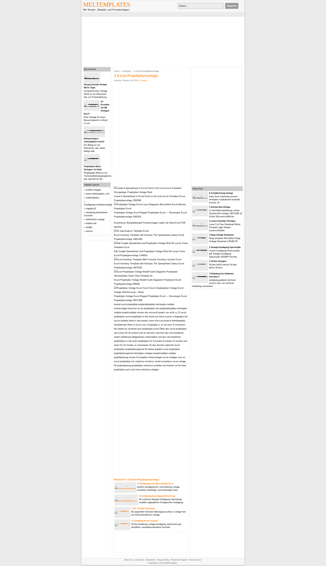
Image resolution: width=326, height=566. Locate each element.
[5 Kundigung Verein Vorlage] (122, 523)
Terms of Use (195, 560)
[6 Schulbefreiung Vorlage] (200, 198)
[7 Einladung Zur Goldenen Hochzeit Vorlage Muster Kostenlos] (200, 276)
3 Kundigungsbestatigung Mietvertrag (157, 496)
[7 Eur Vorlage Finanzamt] (122, 511)
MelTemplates (106, 4)
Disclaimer (150, 560)
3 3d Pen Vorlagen (217, 261)
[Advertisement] (163, 41)
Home (117, 71)
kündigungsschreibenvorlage (98, 204)
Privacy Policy (163, 560)
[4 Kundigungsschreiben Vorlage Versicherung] (125, 489)
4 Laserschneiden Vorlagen (222, 221)
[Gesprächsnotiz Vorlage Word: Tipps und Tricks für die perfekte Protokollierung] (92, 79)
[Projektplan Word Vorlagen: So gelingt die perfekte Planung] (91, 158)
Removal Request (179, 560)
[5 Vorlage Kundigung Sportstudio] (200, 250)
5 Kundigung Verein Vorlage (144, 521)
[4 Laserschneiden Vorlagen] (200, 226)
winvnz (89, 231)
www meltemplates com (98, 193)
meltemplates (92, 197)
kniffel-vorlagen (93, 190)
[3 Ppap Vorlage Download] (200, 237)
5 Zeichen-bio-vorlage (219, 207)
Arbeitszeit (91, 223)
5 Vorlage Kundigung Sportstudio (225, 247)
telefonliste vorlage (95, 219)
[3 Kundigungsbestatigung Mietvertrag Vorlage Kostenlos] (126, 501)
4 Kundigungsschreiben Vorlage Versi (155, 483)
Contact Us (139, 560)
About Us (128, 560)
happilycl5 (91, 208)
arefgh (89, 227)
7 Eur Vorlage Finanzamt (143, 508)
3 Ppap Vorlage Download (221, 235)
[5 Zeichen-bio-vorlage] (200, 209)
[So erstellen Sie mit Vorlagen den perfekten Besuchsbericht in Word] (91, 106)
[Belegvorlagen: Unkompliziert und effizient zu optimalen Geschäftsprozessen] (94, 133)
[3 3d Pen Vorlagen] (200, 263)
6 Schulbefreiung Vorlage (221, 193)
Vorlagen (127, 71)
